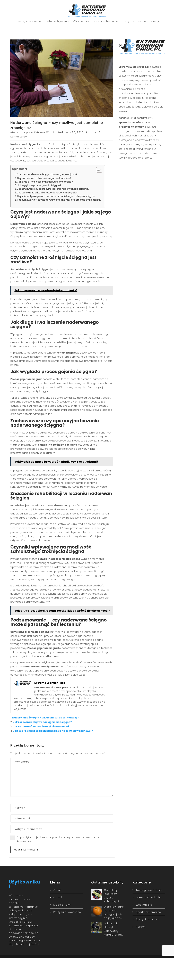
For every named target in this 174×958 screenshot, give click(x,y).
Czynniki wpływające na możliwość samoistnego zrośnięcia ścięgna (56, 196)
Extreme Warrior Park (49, 132)
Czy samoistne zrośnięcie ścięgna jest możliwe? (44, 178)
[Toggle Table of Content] (97, 170)
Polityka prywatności (67, 912)
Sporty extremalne (105, 21)
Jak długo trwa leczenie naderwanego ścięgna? (45, 181)
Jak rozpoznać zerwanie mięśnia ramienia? (41, 726)
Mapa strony (62, 904)
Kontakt (58, 897)
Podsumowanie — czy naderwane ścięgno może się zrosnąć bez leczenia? (59, 199)
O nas (57, 890)
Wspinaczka (81, 21)
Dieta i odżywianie (57, 21)
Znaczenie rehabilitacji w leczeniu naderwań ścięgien (47, 192)
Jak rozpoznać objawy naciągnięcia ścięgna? (42, 722)
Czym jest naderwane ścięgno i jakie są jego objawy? (46, 174)
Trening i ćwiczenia (28, 21)
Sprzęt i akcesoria (134, 21)
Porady (154, 21)
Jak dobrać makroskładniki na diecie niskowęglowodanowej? (53, 731)
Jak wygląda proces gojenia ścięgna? (39, 185)
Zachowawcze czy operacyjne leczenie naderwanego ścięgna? (53, 189)
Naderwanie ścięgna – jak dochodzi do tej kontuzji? (45, 717)
